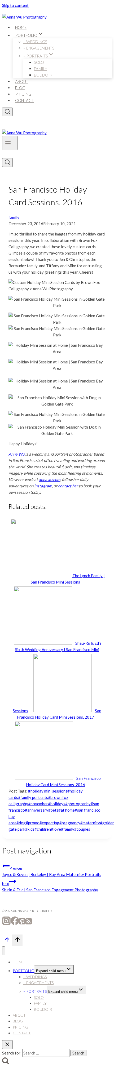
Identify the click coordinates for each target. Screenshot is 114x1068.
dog (21, 822)
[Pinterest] (22, 923)
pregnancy (69, 822)
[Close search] (7, 1044)
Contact (24, 100)
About (21, 81)
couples (82, 829)
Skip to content (15, 5)
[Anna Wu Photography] (24, 17)
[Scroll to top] (7, 941)
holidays (56, 803)
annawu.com (49, 479)
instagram (43, 485)
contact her (68, 485)
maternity (90, 822)
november (38, 803)
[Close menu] (3, 950)
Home (21, 27)
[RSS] (28, 923)
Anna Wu (16, 454)
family (13, 217)
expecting (49, 822)
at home (66, 810)
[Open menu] (10, 143)
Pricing (23, 94)
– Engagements (38, 48)
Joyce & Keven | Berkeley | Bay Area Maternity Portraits (51, 871)
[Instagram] (6, 923)
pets (53, 810)
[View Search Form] (7, 112)
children (42, 829)
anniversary (36, 810)
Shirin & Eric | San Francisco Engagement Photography (50, 887)
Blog (20, 87)
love (56, 829)
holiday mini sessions (47, 791)
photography (78, 803)
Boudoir (43, 75)
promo (33, 822)
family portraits (33, 797)
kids (29, 829)
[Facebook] (15, 923)
